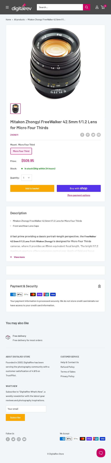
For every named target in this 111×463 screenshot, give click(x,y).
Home (8, 19)
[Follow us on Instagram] (19, 439)
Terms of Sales (68, 371)
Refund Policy (68, 366)
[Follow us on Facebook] (8, 439)
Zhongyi (14, 135)
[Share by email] (99, 134)
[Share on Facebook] (82, 134)
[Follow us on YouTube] (24, 439)
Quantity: (15, 177)
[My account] (97, 7)
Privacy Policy (67, 376)
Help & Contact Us (70, 362)
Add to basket (32, 188)
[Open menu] (7, 7)
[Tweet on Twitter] (93, 134)
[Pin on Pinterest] (88, 134)
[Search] (86, 7)
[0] (103, 7)
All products (19, 19)
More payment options (78, 195)
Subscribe (15, 417)
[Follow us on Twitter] (13, 439)
